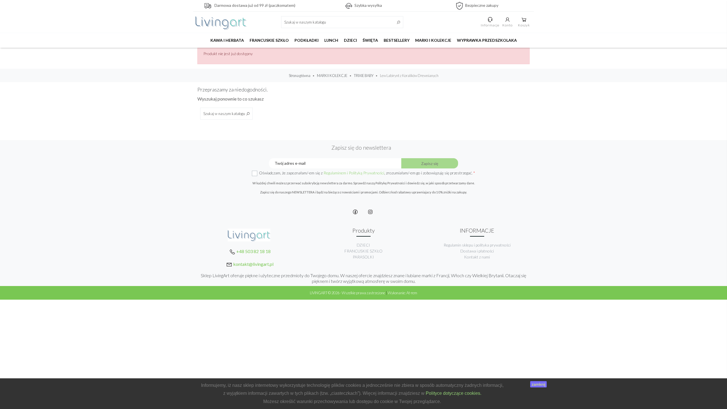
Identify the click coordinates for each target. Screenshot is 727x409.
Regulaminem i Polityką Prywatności (353, 172)
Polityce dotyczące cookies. (453, 393)
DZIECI (350, 40)
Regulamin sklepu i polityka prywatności (477, 245)
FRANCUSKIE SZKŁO (269, 40)
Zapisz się (429, 163)
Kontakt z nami (477, 256)
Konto (507, 25)
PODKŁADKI (306, 40)
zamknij (538, 384)
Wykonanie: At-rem (402, 293)
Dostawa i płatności (477, 251)
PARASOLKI (363, 256)
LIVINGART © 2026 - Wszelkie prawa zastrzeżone (348, 293)
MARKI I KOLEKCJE (433, 40)
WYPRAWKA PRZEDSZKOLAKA (487, 40)
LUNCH (331, 40)
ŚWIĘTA (370, 40)
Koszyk (524, 25)
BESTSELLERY (397, 40)
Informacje (490, 25)
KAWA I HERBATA (227, 40)
